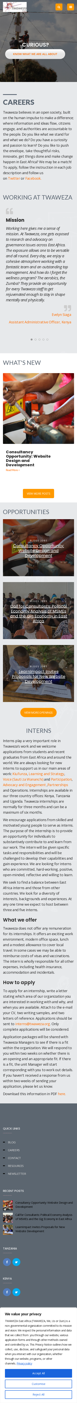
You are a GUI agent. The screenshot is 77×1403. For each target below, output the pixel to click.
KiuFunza (19, 773)
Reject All (38, 1394)
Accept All (38, 1373)
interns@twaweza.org (32, 1023)
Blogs (34, 540)
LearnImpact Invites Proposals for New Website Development (40, 1229)
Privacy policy (24, 1363)
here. (62, 1093)
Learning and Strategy (46, 773)
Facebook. (33, 178)
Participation (61, 779)
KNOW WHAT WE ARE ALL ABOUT (35, 54)
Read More (12, 470)
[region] (38, 1355)
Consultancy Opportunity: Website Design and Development (44, 1205)
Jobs (44, 540)
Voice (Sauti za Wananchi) (23, 779)
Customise (38, 1384)
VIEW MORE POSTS (38, 493)
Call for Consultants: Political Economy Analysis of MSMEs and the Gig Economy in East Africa (43, 1217)
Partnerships (57, 784)
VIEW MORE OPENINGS (38, 712)
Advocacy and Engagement (24, 784)
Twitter (14, 178)
